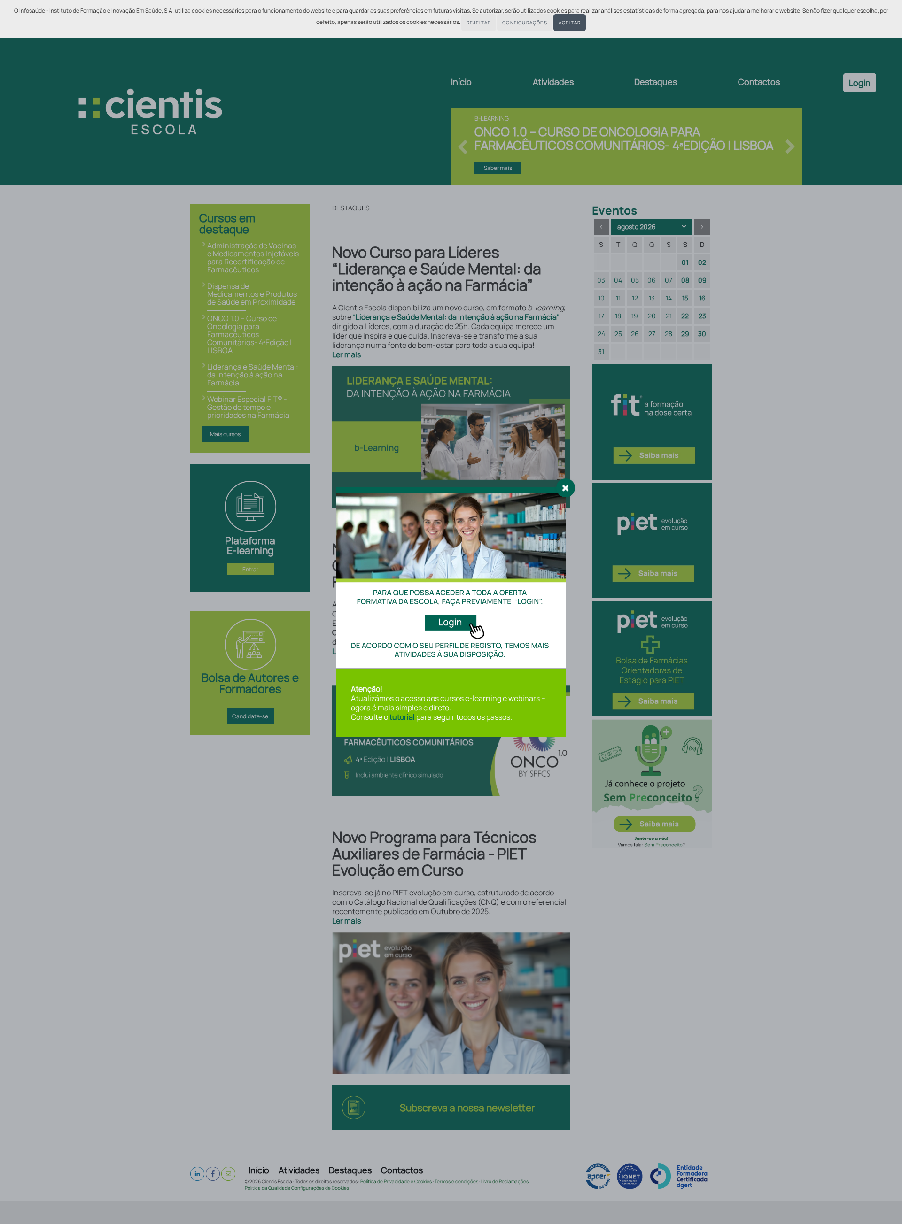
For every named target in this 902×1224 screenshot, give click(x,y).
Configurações (524, 22)
